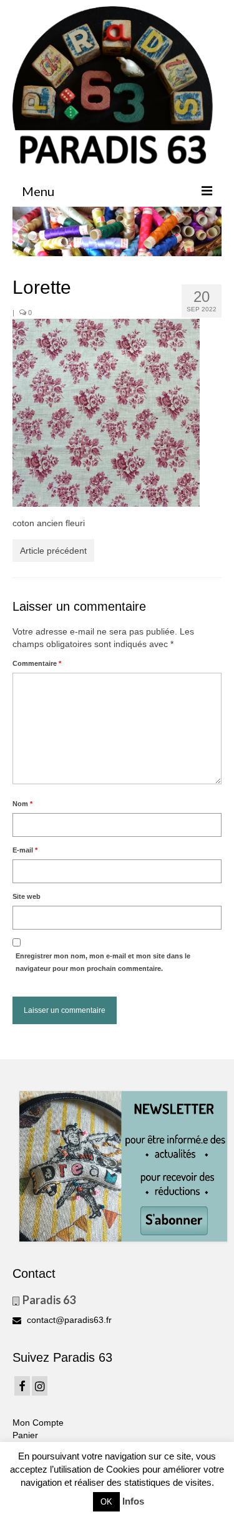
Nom (22, 803)
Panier (25, 1435)
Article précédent (53, 551)
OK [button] (106, 1501)
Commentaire (36, 663)
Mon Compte (38, 1423)
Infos (133, 1501)
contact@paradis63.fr (68, 1320)
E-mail (24, 850)
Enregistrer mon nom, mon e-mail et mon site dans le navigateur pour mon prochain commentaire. (103, 962)
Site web (26, 896)
